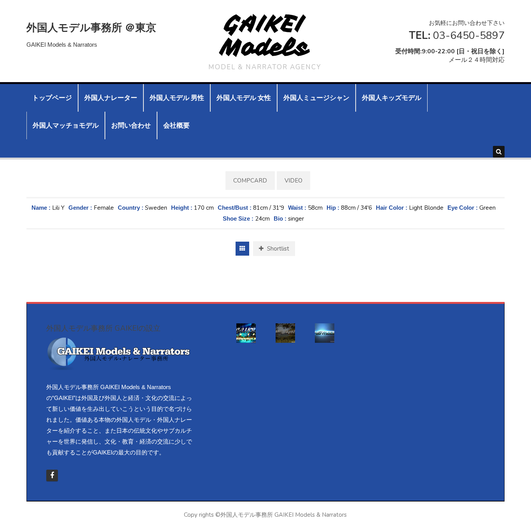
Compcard (250, 180)
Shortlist (277, 249)
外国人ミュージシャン (316, 98)
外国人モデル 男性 (177, 98)
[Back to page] (242, 249)
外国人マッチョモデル (66, 125)
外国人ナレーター (110, 98)
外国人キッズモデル (391, 98)
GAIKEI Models (265, 35)
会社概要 (176, 125)
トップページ (52, 98)
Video (293, 180)
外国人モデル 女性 (244, 98)
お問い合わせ (131, 125)
